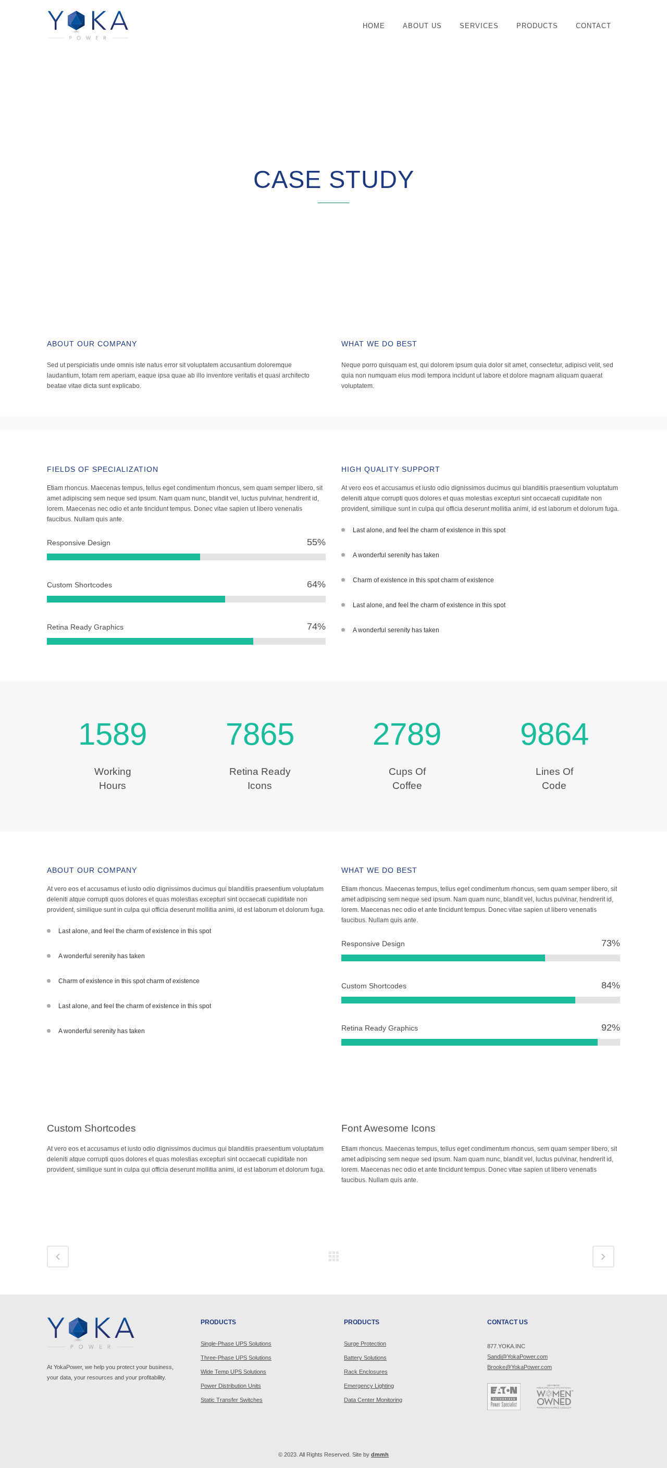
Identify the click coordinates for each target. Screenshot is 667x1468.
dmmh (380, 1454)
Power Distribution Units (231, 1385)
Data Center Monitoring (373, 1399)
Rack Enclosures (366, 1371)
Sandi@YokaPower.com (517, 1356)
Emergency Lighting (369, 1385)
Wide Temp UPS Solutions (233, 1371)
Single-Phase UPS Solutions (236, 1343)
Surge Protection (365, 1343)
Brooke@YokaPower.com (519, 1367)
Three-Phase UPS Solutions (236, 1357)
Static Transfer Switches (232, 1399)
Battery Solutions (365, 1357)
